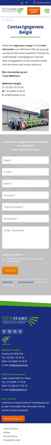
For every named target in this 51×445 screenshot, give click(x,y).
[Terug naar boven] (13, 440)
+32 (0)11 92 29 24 (43, 2)
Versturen (10, 270)
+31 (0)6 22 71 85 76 (17, 385)
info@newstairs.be (18, 365)
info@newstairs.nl (18, 389)
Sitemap (6, 432)
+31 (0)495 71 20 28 (15, 381)
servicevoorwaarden (26, 282)
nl (22, 2)
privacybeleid (7, 282)
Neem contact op (13, 418)
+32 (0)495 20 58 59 (17, 361)
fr (27, 2)
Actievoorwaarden (10, 428)
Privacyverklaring (10, 436)
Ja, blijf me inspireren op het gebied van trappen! (25, 260)
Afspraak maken (33, 11)
